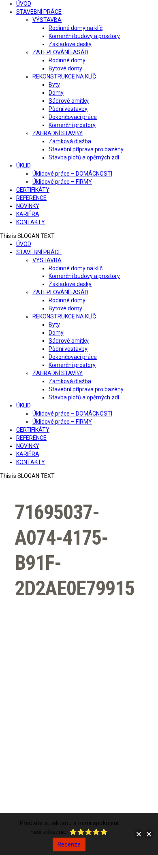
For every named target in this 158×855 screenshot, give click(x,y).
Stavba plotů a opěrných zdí (84, 157)
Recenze (69, 844)
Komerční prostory (72, 125)
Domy (56, 92)
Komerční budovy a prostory (84, 36)
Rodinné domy (67, 60)
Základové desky (70, 44)
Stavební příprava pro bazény (86, 149)
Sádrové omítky (69, 101)
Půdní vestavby (68, 109)
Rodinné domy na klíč (75, 28)
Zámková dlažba (70, 141)
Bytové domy (65, 68)
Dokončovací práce (73, 117)
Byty (54, 84)
